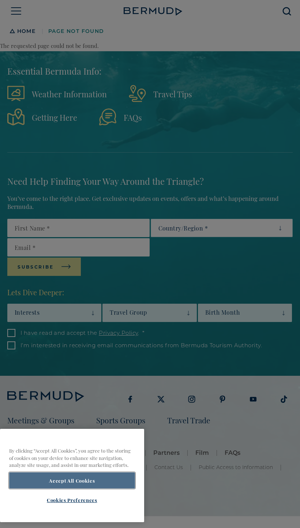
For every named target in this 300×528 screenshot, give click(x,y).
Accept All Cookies (72, 480)
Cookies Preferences (72, 500)
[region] (72, 475)
